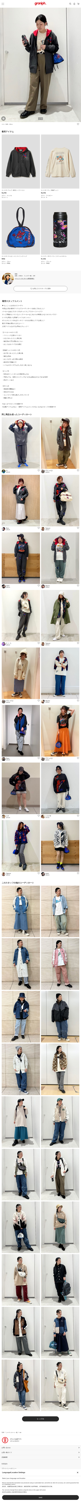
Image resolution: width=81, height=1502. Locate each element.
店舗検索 (5, 1457)
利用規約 (5, 1464)
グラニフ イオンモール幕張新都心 (24, 278)
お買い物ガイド (7, 1452)
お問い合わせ (6, 1447)
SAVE (40, 1497)
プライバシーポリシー (9, 1468)
